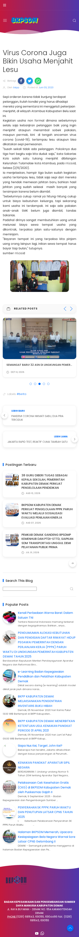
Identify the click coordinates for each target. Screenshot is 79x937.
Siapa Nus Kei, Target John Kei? (40, 745)
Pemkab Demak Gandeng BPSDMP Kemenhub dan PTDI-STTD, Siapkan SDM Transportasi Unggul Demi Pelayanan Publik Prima (47, 541)
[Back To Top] (70, 928)
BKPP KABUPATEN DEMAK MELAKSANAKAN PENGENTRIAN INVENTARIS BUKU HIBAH (40, 701)
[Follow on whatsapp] (42, 933)
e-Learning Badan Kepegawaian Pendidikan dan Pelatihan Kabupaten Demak (44, 676)
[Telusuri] (74, 20)
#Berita (21, 394)
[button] (21, 81)
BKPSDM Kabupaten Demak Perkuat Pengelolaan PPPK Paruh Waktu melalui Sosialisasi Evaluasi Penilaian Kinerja (47, 511)
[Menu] (4, 5)
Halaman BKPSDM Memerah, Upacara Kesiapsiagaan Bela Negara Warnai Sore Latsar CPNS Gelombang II (46, 837)
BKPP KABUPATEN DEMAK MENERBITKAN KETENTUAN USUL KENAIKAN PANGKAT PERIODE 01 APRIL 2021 (46, 726)
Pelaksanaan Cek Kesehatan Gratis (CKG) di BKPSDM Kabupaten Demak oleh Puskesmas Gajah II (44, 787)
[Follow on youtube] (37, 933)
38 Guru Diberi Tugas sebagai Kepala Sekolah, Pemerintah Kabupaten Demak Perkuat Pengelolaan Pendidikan (44, 481)
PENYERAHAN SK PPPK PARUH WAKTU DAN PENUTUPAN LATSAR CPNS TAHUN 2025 (45, 812)
